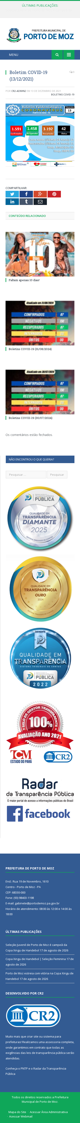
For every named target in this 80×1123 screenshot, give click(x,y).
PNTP (24, 1068)
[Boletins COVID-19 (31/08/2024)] (40, 323)
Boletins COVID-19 (62, 94)
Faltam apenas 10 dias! (24, 280)
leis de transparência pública (46, 1053)
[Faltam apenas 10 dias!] (40, 254)
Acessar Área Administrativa (49, 1112)
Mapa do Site (17, 1112)
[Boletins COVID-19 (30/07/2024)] (40, 392)
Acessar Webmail (20, 1116)
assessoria (52, 1042)
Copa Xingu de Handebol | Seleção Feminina (39, 10)
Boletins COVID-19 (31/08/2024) (30, 349)
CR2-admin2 (18, 91)
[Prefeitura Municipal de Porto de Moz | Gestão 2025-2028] (40, 34)
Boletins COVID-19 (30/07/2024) (30, 418)
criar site (32, 1036)
